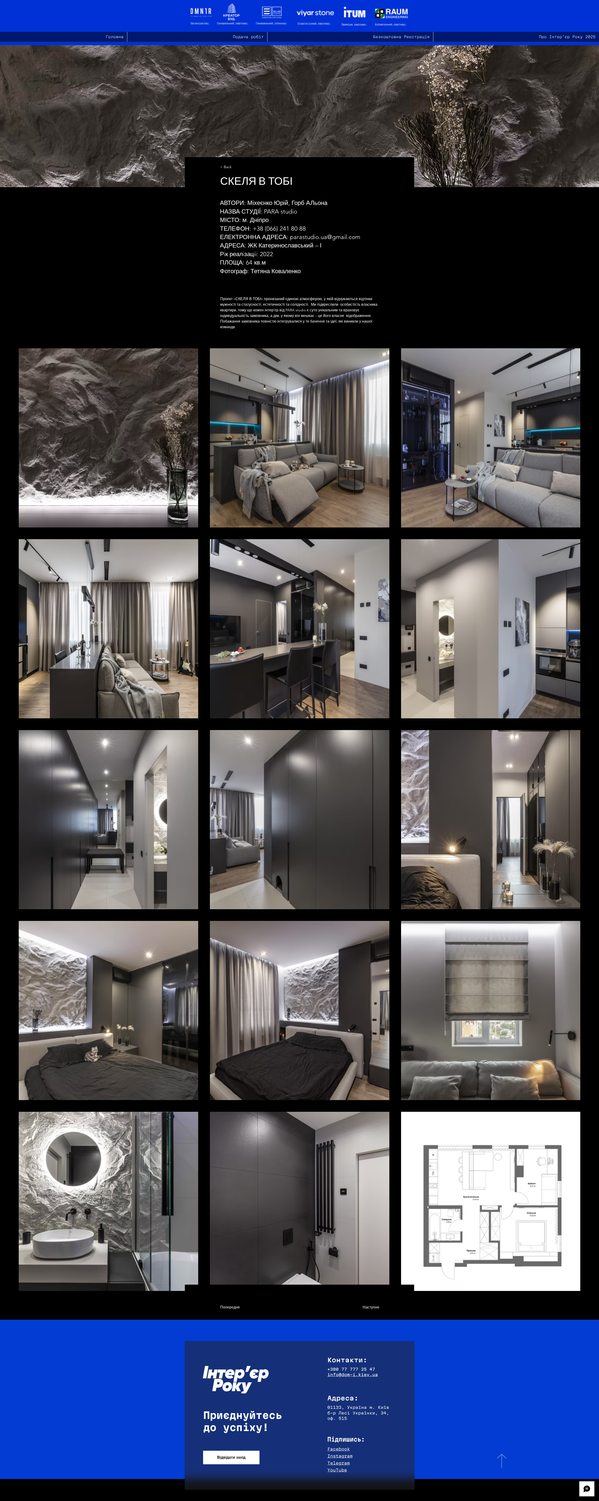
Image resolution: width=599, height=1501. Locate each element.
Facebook (338, 1449)
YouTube (337, 1470)
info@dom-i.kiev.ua (352, 1374)
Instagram (340, 1456)
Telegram (338, 1463)
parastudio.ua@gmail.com (325, 237)
